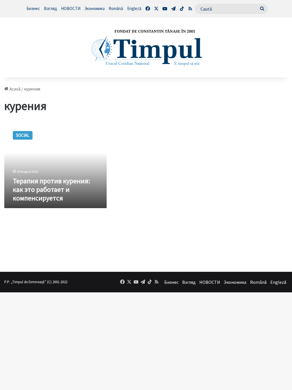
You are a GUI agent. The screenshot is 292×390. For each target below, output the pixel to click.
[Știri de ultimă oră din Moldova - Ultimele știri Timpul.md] (146, 47)
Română (116, 8)
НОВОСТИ (70, 8)
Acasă (15, 89)
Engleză (134, 8)
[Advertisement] (259, 171)
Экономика (94, 8)
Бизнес (33, 8)
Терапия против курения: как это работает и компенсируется (51, 189)
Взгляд (50, 8)
